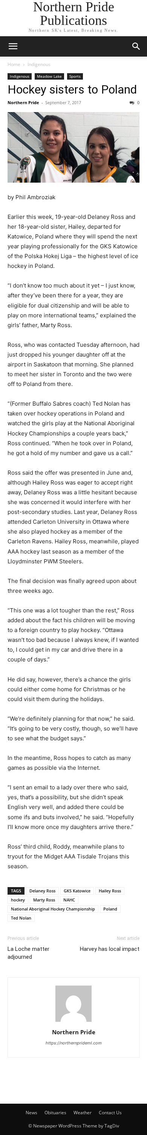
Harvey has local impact (109, 949)
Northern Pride (23, 102)
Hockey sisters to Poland (72, 89)
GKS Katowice (77, 891)
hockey (18, 900)
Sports (75, 76)
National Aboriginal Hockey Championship (53, 909)
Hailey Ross (110, 891)
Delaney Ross (42, 891)
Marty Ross (44, 900)
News (31, 1112)
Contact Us (110, 1112)
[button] (13, 46)
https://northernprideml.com (74, 1043)
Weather (83, 1112)
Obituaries (55, 1112)
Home (14, 64)
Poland (110, 909)
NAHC (69, 900)
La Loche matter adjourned (28, 953)
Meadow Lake (49, 76)
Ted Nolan (21, 918)
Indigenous (39, 64)
